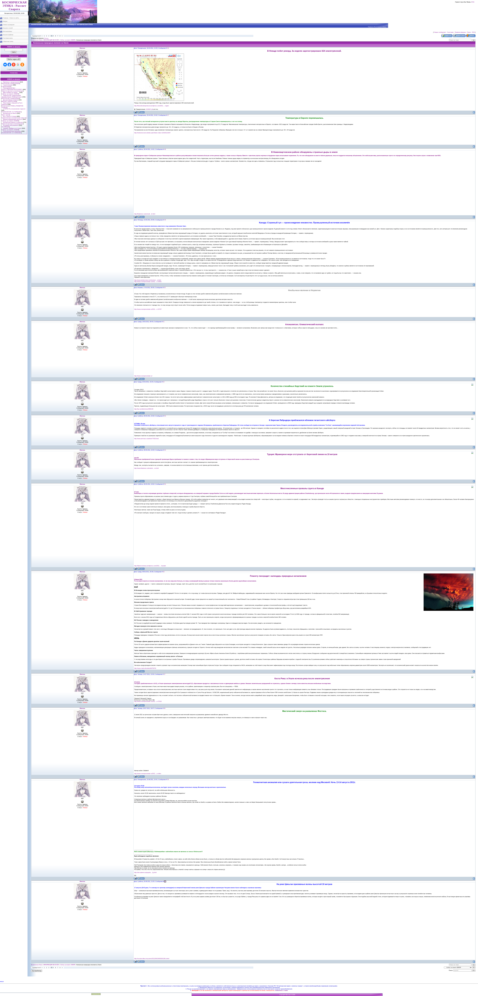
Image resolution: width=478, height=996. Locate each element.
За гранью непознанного (10, 125)
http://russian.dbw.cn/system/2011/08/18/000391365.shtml (151, 958)
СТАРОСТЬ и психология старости (14, 109)
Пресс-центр (5, 115)
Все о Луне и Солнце (9, 116)
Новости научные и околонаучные (12, 91)
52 (163, 382)
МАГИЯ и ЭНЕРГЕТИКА (9, 101)
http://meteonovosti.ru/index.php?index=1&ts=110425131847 (152, 133)
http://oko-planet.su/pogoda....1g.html (145, 872)
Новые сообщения (440, 32)
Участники (450, 32)
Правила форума (460, 32)
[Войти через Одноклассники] (22, 64)
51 (163, 321)
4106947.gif (149, 109)
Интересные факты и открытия (13, 122)
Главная (370, 26)
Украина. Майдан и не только (12, 128)
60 (165, 881)
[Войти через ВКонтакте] (5, 64)
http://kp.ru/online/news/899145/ (143, 409)
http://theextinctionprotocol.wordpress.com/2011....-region (151, 106)
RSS (473, 2)
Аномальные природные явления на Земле (88, 40)
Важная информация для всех (12, 119)
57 (164, 674)
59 (168, 779)
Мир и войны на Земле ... (11, 92)
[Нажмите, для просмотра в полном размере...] (159, 100)
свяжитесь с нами (281, 990)
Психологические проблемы (12, 131)
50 (165, 287)
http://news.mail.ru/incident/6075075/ (145, 668)
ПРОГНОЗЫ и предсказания (10, 83)
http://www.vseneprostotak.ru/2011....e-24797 (148, 309)
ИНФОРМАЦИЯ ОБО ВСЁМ (51, 40)
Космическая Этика (36, 40)
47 (168, 115)
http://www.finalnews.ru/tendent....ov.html (146, 468)
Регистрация (378, 26)
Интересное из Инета (10, 113)
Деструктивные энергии (10, 100)
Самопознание (7, 85)
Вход (384, 26)
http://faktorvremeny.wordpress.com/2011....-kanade (150, 565)
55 (165, 484)
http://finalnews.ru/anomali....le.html (144, 214)
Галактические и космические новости (13, 118)
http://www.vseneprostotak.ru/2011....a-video (147, 773)
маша (2, 981)
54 (165, 450)
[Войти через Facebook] (9, 64)
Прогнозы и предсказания (11, 82)
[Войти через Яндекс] (13, 64)
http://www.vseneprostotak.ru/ (143, 376)
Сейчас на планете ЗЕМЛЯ (10, 94)
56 (163, 571)
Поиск (469, 32)
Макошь (46, 38)
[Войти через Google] (18, 65)
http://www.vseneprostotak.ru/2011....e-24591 (148, 281)
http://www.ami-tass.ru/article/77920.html (146, 438)
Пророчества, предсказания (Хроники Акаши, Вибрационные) (11, 96)
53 (165, 416)
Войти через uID (14, 59)
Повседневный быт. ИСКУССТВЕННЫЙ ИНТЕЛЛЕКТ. (11, 88)
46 (168, 48)
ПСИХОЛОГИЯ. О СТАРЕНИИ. (11, 112)
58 (164, 708)
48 (165, 149)
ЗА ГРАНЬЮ (5, 127)
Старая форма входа (13, 69)
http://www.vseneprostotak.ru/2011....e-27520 (148, 701)
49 (165, 220)
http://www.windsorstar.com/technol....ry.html (147, 280)
